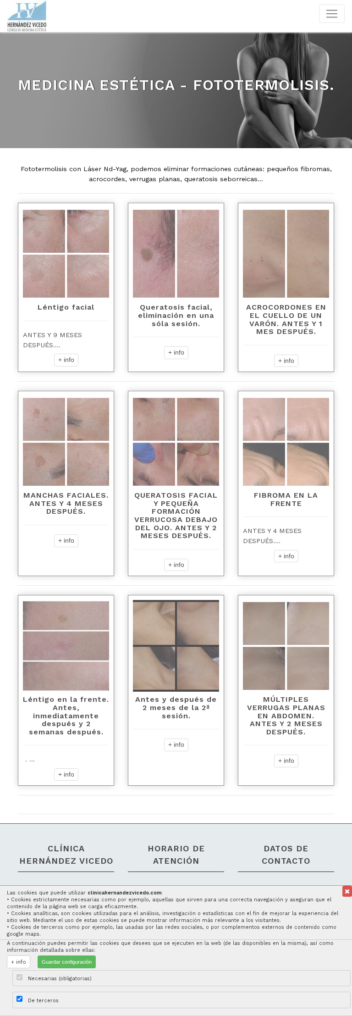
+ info (66, 359)
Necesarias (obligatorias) (60, 979)
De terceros (43, 1001)
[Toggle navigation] (332, 14)
